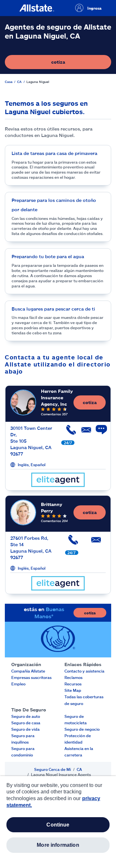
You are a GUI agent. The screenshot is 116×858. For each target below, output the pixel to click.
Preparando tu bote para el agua (48, 256)
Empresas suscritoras (31, 677)
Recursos (73, 684)
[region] (58, 817)
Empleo (18, 684)
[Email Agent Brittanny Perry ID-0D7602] (94, 542)
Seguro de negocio (82, 729)
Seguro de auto (25, 716)
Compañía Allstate (28, 671)
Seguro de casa (25, 722)
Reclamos (73, 677)
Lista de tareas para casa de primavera (54, 153)
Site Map (72, 690)
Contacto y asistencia (84, 671)
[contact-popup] (98, 433)
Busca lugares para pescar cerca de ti (53, 309)
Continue (57, 824)
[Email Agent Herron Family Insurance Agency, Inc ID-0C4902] (83, 432)
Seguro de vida (25, 729)
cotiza (80, 63)
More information (58, 845)
